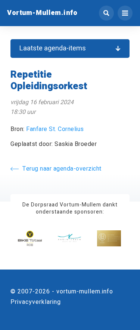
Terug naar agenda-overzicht (62, 168)
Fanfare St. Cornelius (55, 129)
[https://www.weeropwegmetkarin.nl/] (69, 238)
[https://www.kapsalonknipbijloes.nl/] (109, 238)
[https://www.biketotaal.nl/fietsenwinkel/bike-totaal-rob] (30, 238)
